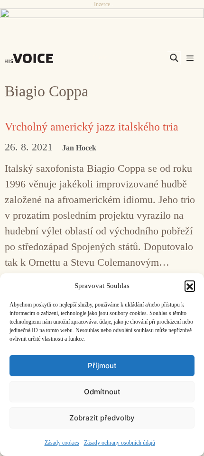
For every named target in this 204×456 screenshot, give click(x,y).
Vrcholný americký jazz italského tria (91, 127)
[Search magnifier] (174, 58)
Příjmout (102, 365)
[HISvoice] (31, 58)
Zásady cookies (62, 442)
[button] (190, 285)
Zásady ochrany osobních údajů (119, 442)
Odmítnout (102, 391)
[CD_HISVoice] (102, 18)
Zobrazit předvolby (102, 417)
